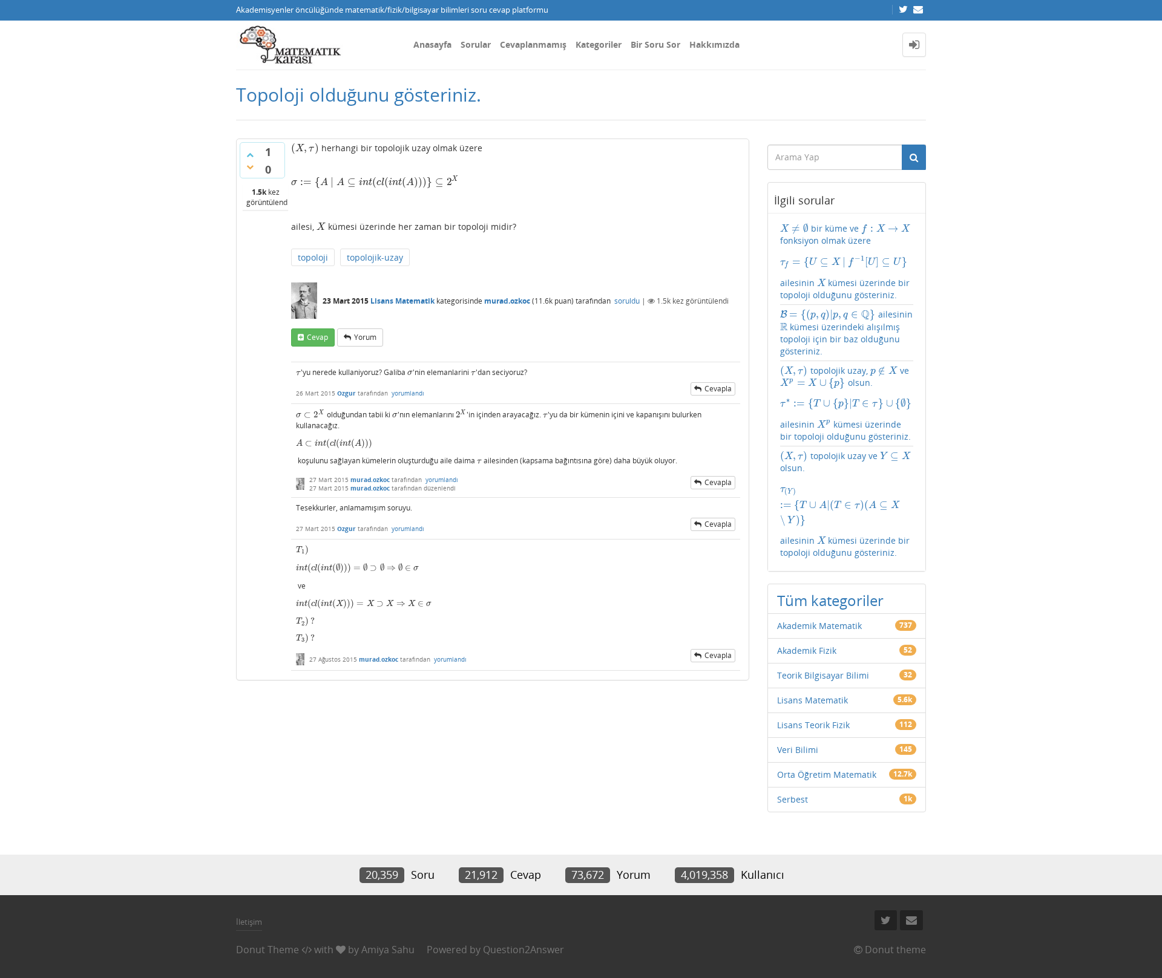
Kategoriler (599, 44)
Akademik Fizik (806, 650)
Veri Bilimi (797, 749)
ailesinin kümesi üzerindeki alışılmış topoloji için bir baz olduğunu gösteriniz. (846, 332)
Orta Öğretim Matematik (826, 774)
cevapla (718, 388)
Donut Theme (267, 949)
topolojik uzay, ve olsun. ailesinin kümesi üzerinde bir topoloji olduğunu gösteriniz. (846, 403)
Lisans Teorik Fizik (813, 725)
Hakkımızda (714, 44)
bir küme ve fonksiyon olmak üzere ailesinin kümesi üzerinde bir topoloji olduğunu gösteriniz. (845, 262)
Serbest (792, 799)
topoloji (313, 257)
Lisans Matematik (402, 301)
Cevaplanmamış (533, 44)
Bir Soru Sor (655, 44)
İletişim (249, 921)
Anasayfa (432, 44)
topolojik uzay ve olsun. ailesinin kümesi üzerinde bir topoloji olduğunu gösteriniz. (845, 504)
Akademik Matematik (819, 625)
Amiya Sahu (388, 949)
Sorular (476, 44)
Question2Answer (523, 949)
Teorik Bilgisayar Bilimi (823, 675)
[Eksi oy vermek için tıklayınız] (250, 166)
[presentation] (305, 148)
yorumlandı (408, 393)
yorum (365, 337)
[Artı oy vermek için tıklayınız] (250, 154)
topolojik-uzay (375, 257)
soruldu (627, 301)
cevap (317, 337)
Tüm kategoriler (830, 600)
